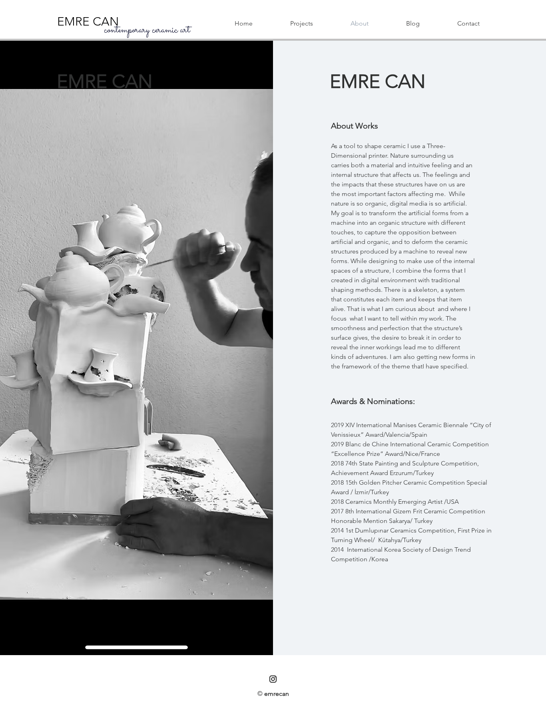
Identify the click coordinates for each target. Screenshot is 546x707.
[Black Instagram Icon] (273, 679)
